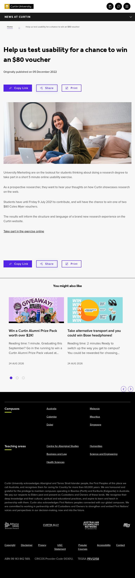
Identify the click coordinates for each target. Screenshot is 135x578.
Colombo (52, 416)
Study (109, 6)
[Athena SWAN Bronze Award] (12, 525)
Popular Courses (82, 547)
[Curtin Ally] (51, 525)
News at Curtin (18, 16)
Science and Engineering (103, 454)
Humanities (96, 446)
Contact (120, 545)
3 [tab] (23, 377)
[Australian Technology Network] (91, 525)
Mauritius (95, 416)
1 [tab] (11, 377)
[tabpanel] (36, 331)
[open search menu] (118, 6)
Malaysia (95, 408)
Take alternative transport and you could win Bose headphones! (94, 333)
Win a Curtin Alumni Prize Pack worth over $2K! (33, 333)
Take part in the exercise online (24, 231)
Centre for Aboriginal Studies (63, 446)
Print (74, 88)
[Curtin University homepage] (19, 6)
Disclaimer (27, 545)
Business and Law (57, 454)
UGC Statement (60, 547)
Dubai (50, 424)
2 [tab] (17, 377)
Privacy (42, 545)
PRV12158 (93, 559)
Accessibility (104, 545)
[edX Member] (126, 525)
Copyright (10, 545)
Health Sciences (56, 462)
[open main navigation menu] (126, 6)
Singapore (95, 424)
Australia (51, 408)
